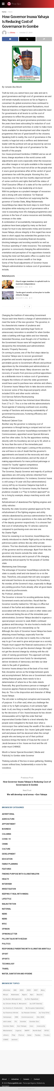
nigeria (18, 1030)
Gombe (23, 1021)
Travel (5, 969)
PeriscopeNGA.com (15, 1083)
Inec (31, 1026)
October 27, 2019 (25, 33)
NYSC (4, 924)
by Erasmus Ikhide (10, 1013)
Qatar (29, 1035)
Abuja (5, 994)
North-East (37, 1030)
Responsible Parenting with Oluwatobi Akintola (26, 949)
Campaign (7, 1017)
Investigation (9, 889)
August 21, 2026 (22, 287)
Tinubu (47, 1035)
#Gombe (6, 990)
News (10, 12)
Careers (26, 1079)
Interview (7, 884)
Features (6, 869)
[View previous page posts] (25, 306)
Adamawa (15, 994)
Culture (6, 849)
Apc (31, 994)
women (15, 1039)
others (6, 1035)
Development (9, 854)
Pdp (13, 1035)
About (4, 1079)
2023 (29, 990)
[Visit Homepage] (14, 4)
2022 (21, 990)
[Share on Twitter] (27, 39)
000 (15, 990)
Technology (8, 964)
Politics (6, 944)
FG (16, 1021)
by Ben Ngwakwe (31, 999)
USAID (5, 1039)
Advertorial (8, 814)
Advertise (15, 1079)
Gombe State (8, 1026)
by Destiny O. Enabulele (12, 1008)
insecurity (41, 1026)
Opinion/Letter (9, 934)
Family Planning (10, 864)
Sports (5, 959)
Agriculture (8, 819)
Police (21, 1035)
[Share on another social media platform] (44, 39)
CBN (16, 1017)
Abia (43, 990)
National (6, 909)
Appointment (9, 824)
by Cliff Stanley (36, 1004)
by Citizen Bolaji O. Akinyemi (14, 1004)
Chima (12, 33)
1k (31, 287)
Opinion (6, 929)
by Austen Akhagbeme (12, 999)
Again (24, 994)
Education (7, 859)
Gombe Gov (34, 1021)
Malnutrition (9, 904)
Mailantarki (7, 1030)
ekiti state (7, 1021)
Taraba (37, 1035)
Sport (5, 954)
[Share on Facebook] (10, 39)
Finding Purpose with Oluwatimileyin (20, 874)
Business (6, 829)
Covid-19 (6, 839)
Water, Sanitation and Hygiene (17, 974)
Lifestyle (6, 899)
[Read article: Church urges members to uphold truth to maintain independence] (8, 284)
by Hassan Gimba (29, 1013)
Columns (6, 834)
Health (5, 879)
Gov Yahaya (21, 1026)
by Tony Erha (44, 1013)
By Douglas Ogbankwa (35, 1008)
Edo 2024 (40, 1017)
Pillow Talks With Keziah (14, 939)
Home (4, 12)
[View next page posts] (29, 306)
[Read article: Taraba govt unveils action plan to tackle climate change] (8, 295)
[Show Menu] (3, 4)
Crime (5, 844)
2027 (36, 990)
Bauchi (39, 994)
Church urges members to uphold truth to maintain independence (33, 282)
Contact (37, 1079)
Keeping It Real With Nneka (15, 894)
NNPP (27, 1030)
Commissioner (27, 1017)
